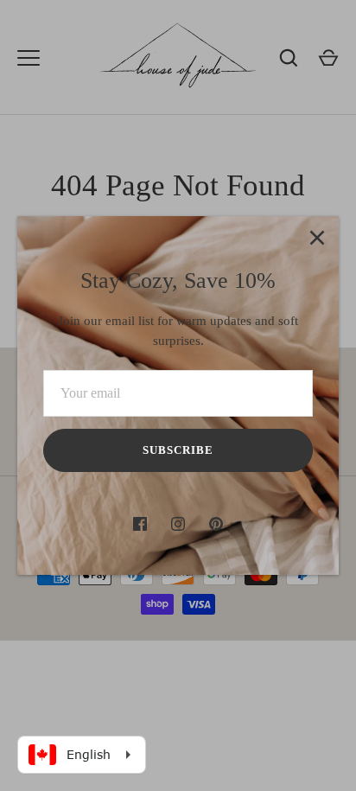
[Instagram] (178, 524)
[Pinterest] (216, 524)
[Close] (317, 238)
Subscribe (178, 449)
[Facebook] (140, 524)
